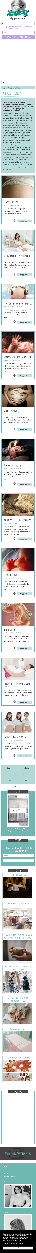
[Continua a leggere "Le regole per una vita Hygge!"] (17, 887)
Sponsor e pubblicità (10, 1176)
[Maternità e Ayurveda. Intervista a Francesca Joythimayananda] (18, 504)
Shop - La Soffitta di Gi (18, 829)
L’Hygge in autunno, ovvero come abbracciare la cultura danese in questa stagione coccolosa (18, 936)
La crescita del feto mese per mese (17, 256)
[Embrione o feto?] (18, 559)
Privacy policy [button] (18, 1243)
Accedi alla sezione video (18, 1153)
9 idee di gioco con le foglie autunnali (18, 1057)
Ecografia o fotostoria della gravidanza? (18, 357)
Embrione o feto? (11, 575)
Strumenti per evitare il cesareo (17, 683)
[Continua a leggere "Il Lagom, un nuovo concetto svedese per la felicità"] (17, 919)
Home (9, 88)
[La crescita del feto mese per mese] (18, 241)
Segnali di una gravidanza (15, 737)
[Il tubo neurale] (18, 614)
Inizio (9, 768)
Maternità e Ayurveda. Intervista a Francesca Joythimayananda (18, 520)
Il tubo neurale (10, 629)
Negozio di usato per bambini (18, 831)
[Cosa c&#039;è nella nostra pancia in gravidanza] (18, 291)
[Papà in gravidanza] (18, 396)
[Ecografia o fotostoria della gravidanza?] (18, 342)
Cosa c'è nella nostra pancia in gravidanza (18, 303)
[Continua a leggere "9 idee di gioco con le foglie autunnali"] (17, 1070)
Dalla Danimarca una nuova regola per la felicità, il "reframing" (18, 968)
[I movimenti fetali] (18, 186)
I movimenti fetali (11, 202)
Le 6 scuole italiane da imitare (18, 1029)
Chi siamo (7, 1170)
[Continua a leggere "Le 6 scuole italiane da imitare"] (17, 1042)
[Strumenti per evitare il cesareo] (18, 669)
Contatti (6, 1173)
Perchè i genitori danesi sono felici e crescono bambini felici (17, 999)
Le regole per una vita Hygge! (18, 875)
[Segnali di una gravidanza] (18, 722)
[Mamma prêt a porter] (18, 10)
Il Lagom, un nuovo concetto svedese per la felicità (17, 905)
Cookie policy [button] (7, 1243)
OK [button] (18, 1248)
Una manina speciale (12, 465)
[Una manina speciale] (18, 450)
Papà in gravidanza (11, 411)
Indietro (26, 768)
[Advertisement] (18, 61)
